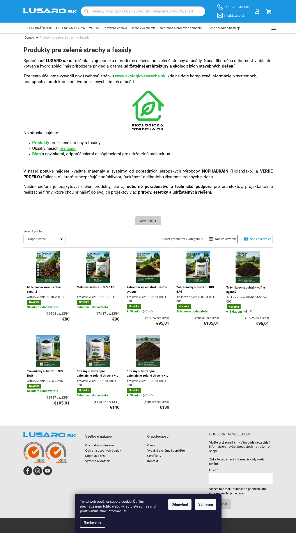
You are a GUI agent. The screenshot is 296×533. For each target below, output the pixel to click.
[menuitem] (38, 28)
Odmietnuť (180, 504)
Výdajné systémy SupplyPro (166, 450)
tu (125, 511)
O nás (151, 445)
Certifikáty (154, 455)
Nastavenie (92, 522)
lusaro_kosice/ (37, 470)
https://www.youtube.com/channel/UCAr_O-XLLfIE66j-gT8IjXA (47, 470)
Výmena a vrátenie (97, 461)
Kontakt (152, 461)
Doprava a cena (95, 455)
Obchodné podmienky (100, 445)
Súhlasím (205, 504)
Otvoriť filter (148, 221)
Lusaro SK (27, 470)
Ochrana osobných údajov (103, 450)
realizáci (67, 148)
